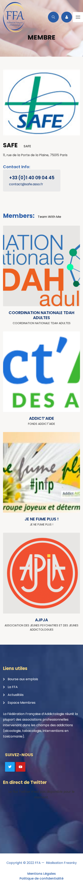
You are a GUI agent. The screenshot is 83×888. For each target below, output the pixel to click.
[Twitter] (10, 767)
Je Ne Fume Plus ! (42, 519)
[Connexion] (66, 17)
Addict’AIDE (41, 418)
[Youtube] (20, 767)
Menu (78, 17)
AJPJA (41, 620)
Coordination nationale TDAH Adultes (41, 315)
